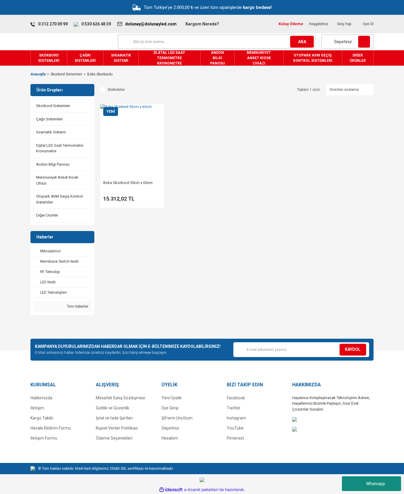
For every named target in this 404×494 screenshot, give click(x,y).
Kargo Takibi (41, 418)
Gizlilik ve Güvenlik (112, 408)
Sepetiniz (170, 428)
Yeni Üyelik (171, 397)
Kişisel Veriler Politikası (117, 428)
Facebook (236, 397)
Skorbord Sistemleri (53, 106)
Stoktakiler (116, 90)
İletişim (37, 408)
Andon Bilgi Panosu (53, 164)
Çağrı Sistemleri (49, 119)
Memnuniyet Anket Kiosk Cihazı (57, 180)
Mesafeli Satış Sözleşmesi (120, 397)
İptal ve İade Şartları (114, 418)
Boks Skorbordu (100, 74)
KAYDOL (353, 349)
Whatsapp (375, 483)
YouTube (235, 428)
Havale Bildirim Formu (50, 428)
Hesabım (169, 438)
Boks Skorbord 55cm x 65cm (128, 182)
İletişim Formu (43, 438)
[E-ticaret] (201, 489)
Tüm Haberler (77, 306)
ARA (302, 41)
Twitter (233, 408)
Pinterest (235, 438)
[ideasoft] (171, 490)
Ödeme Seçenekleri (114, 438)
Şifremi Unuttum (177, 418)
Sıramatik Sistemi (51, 132)
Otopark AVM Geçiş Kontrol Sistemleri (59, 199)
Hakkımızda (41, 397)
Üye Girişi (169, 408)
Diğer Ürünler (47, 215)
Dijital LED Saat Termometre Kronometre (59, 148)
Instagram (236, 418)
